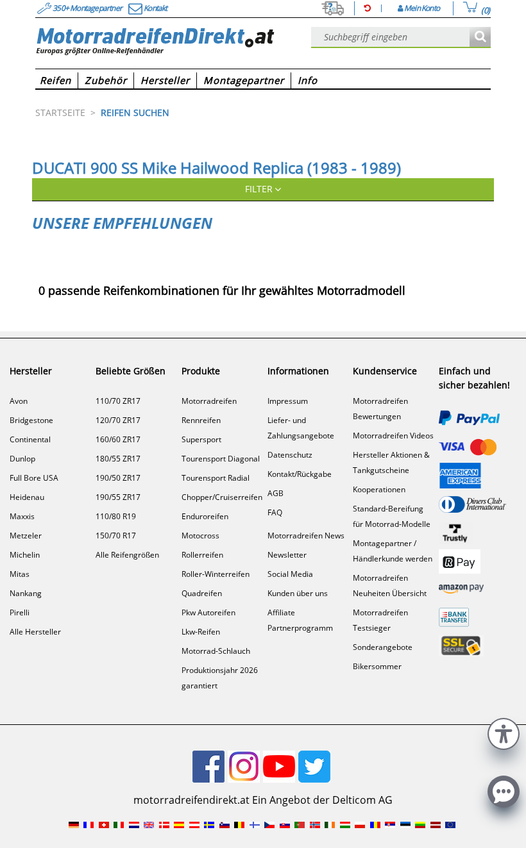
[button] (504, 732)
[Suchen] (480, 37)
